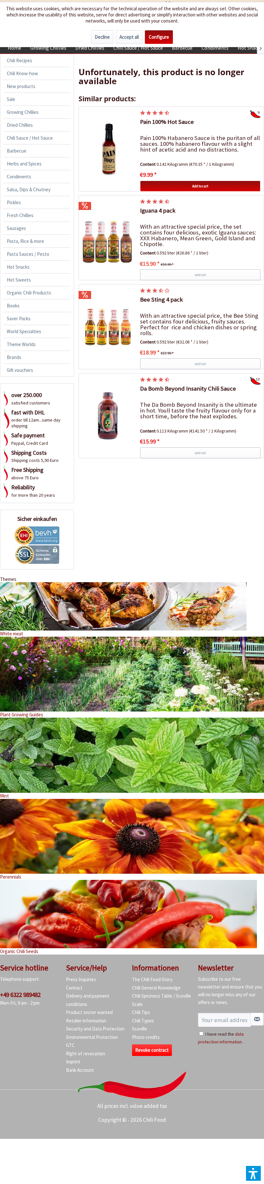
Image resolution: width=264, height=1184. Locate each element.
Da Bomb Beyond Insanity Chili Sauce (188, 388)
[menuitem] (14, 48)
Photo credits (146, 1037)
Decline (102, 37)
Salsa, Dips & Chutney (29, 189)
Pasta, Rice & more (25, 241)
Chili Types (143, 1021)
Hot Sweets (19, 280)
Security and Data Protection (95, 1029)
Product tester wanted (89, 1012)
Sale (11, 99)
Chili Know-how (22, 73)
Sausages (16, 228)
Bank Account (80, 1070)
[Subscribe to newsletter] (257, 1019)
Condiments (19, 177)
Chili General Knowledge (156, 988)
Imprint (73, 1062)
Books (13, 306)
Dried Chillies (20, 125)
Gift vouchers (20, 370)
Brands (14, 357)
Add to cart (200, 186)
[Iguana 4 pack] (108, 238)
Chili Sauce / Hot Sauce (30, 138)
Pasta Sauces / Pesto (28, 254)
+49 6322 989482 (20, 995)
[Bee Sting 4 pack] (108, 327)
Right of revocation (85, 1053)
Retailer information (86, 1021)
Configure (159, 37)
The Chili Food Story (152, 979)
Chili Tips (141, 1012)
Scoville (139, 1029)
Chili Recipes (19, 60)
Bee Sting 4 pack (161, 299)
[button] (253, 1173)
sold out (200, 275)
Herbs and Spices (24, 164)
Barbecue (16, 151)
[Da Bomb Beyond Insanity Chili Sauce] (108, 416)
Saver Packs (19, 318)
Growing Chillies (23, 112)
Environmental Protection (92, 1037)
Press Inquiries (81, 979)
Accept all (129, 37)
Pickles (14, 202)
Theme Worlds (21, 344)
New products (21, 86)
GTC (70, 1045)
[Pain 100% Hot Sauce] (108, 149)
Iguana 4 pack (157, 210)
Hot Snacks (18, 267)
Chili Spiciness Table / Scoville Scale (161, 1000)
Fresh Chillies (20, 215)
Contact (74, 988)
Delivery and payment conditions (87, 1000)
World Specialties (24, 331)
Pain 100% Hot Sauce (167, 121)
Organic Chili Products (29, 293)
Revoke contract (152, 1050)
